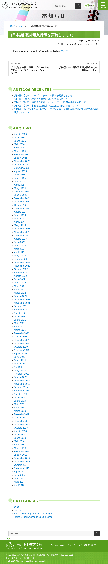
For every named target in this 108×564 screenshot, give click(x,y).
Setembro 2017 (21, 468)
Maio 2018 (19, 441)
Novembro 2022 (22, 266)
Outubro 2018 (21, 428)
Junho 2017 (20, 478)
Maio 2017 (19, 482)
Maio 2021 (19, 323)
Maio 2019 (19, 404)
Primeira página (57, 545)
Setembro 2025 (21, 168)
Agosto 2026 (20, 134)
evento (17, 510)
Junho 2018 (20, 438)
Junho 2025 (20, 178)
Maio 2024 (19, 218)
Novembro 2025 (22, 161)
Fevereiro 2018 (21, 451)
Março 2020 (20, 370)
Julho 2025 (19, 175)
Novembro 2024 (22, 202)
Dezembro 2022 (22, 262)
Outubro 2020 (21, 347)
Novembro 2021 (22, 303)
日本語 (64, 51)
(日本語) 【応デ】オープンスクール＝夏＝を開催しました (43, 95)
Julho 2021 (19, 316)
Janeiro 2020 (20, 377)
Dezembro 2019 (22, 380)
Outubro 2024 (21, 205)
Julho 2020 (19, 357)
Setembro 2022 (21, 272)
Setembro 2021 (21, 310)
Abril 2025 (19, 185)
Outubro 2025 (21, 164)
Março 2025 (20, 188)
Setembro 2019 (21, 390)
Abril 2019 (19, 407)
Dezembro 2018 (22, 421)
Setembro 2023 (21, 235)
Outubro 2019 (21, 387)
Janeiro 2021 (20, 337)
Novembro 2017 (22, 461)
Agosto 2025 (20, 171)
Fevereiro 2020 (21, 374)
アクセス (71, 545)
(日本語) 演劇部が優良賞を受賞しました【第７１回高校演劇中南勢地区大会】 (53, 102)
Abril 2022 (19, 289)
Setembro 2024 (21, 208)
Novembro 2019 (22, 384)
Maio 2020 (19, 364)
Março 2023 (20, 256)
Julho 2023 (19, 242)
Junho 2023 (20, 245)
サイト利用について (87, 545)
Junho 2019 (20, 401)
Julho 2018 (19, 434)
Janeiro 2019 (20, 417)
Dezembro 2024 (22, 198)
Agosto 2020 (20, 353)
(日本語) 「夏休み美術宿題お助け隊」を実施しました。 (42, 99)
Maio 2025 (19, 181)
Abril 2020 (19, 367)
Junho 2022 (20, 283)
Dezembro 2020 (22, 340)
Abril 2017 (19, 485)
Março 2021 (20, 330)
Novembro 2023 (22, 232)
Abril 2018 (19, 444)
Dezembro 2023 (22, 229)
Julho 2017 (19, 475)
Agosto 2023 (20, 239)
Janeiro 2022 (20, 296)
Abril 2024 (19, 222)
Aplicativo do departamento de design (33, 513)
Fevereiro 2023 (21, 259)
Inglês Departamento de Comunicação (33, 517)
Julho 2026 (19, 137)
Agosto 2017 (20, 471)
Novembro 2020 (22, 343)
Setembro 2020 (21, 350)
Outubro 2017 (21, 465)
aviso (16, 507)
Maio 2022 (19, 286)
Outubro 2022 (21, 269)
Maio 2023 (19, 249)
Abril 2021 (19, 326)
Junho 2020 (20, 360)
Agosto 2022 (20, 276)
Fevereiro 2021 (21, 333)
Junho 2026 (20, 141)
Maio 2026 (19, 144)
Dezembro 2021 (22, 299)
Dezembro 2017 (22, 458)
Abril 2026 (19, 148)
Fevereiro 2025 (21, 191)
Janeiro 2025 (20, 195)
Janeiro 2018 (20, 455)
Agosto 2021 (20, 313)
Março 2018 (20, 448)
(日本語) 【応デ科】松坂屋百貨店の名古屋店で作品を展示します (46, 105)
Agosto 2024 (20, 212)
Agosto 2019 (20, 394)
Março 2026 (20, 151)
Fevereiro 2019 (21, 414)
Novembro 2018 (22, 424)
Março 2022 (20, 293)
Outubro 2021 (21, 306)
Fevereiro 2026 (21, 154)
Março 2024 (20, 225)
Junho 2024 (20, 215)
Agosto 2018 (20, 431)
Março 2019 (20, 411)
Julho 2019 (19, 397)
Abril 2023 (19, 252)
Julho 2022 (19, 279)
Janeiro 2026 (20, 158)
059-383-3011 (67, 555)
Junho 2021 (20, 320)
